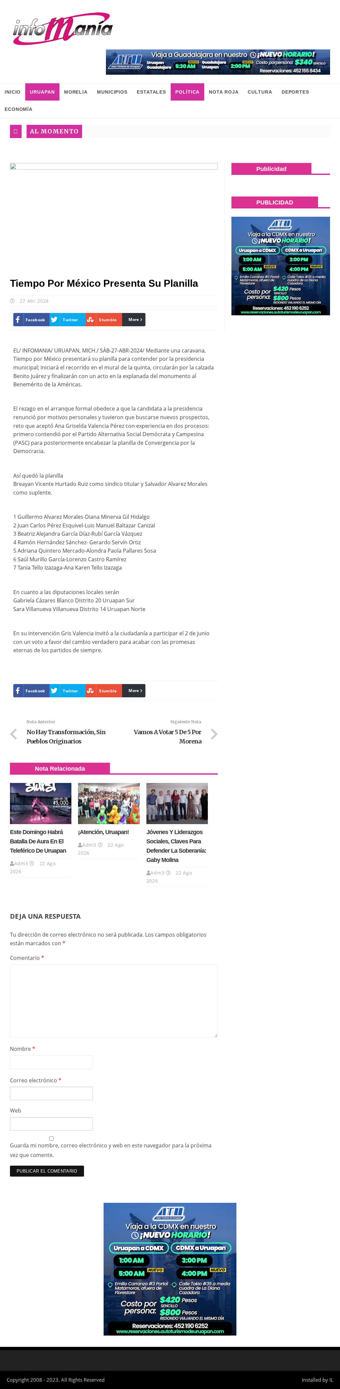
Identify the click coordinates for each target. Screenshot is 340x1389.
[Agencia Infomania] (63, 28)
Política (187, 92)
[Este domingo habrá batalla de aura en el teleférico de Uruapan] (40, 803)
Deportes (295, 92)
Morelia (76, 92)
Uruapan (42, 92)
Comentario (27, 958)
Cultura (260, 92)
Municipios (112, 92)
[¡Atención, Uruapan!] (108, 803)
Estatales (151, 92)
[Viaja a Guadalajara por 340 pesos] (218, 62)
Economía (19, 109)
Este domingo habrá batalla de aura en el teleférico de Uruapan (38, 841)
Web (15, 1110)
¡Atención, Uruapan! (103, 832)
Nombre (22, 1048)
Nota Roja (223, 92)
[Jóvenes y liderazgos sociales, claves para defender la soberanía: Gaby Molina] (177, 803)
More (133, 319)
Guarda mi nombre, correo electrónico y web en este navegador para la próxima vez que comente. (111, 1150)
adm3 (21, 863)
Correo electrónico (35, 1080)
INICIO (13, 92)
